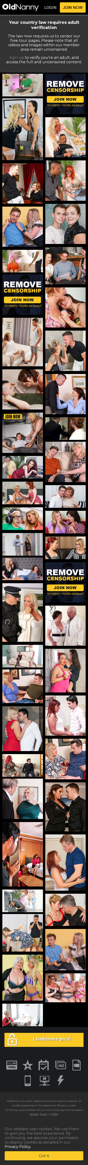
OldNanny (13, 1101)
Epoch (43, 1114)
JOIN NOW (73, 7)
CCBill (54, 1114)
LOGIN (50, 7)
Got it (44, 1156)
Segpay (34, 1114)
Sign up (16, 57)
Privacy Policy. (18, 1146)
